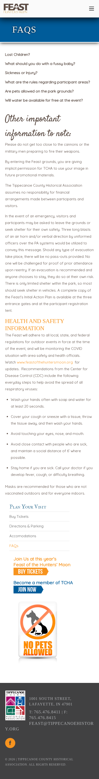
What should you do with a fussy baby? (40, 63)
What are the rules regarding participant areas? (47, 82)
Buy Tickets (19, 516)
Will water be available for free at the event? (44, 100)
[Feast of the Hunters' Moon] (16, 10)
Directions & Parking (26, 526)
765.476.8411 (47, 712)
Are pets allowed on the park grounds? (39, 91)
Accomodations (22, 536)
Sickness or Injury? (21, 72)
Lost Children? (17, 54)
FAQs (14, 545)
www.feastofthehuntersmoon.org (45, 362)
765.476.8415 (42, 717)
